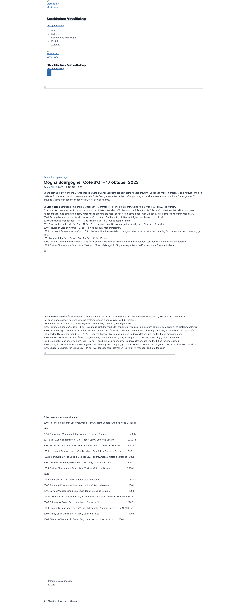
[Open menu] (49, 73)
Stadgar (55, 44)
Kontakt (55, 41)
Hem (53, 30)
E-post (51, 584)
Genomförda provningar (63, 37)
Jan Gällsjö (51, 187)
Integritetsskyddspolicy (60, 581)
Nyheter (55, 34)
